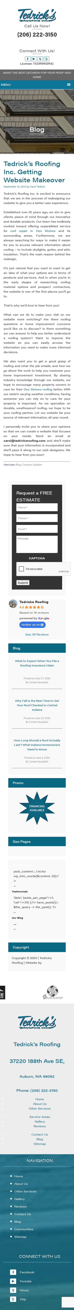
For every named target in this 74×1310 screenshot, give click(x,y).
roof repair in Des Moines (33, 231)
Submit (23, 583)
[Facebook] (27, 59)
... (15, 924)
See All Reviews (37, 634)
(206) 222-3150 (37, 34)
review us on (31, 624)
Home (39, 1099)
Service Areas (39, 1117)
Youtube (26, 1281)
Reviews (40, 1126)
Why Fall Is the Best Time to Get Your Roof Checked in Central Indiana (37, 705)
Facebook (27, 1272)
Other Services (40, 1108)
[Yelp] (46, 59)
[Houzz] (40, 59)
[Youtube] (34, 59)
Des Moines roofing (38, 389)
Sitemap (40, 1144)
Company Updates (32, 464)
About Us (40, 1104)
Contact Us (39, 1134)
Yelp (23, 1299)
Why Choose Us (22, 865)
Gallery (40, 1121)
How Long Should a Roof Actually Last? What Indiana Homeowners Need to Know (37, 744)
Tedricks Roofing (33, 601)
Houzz (24, 1290)
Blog (18, 464)
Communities (23, 1229)
